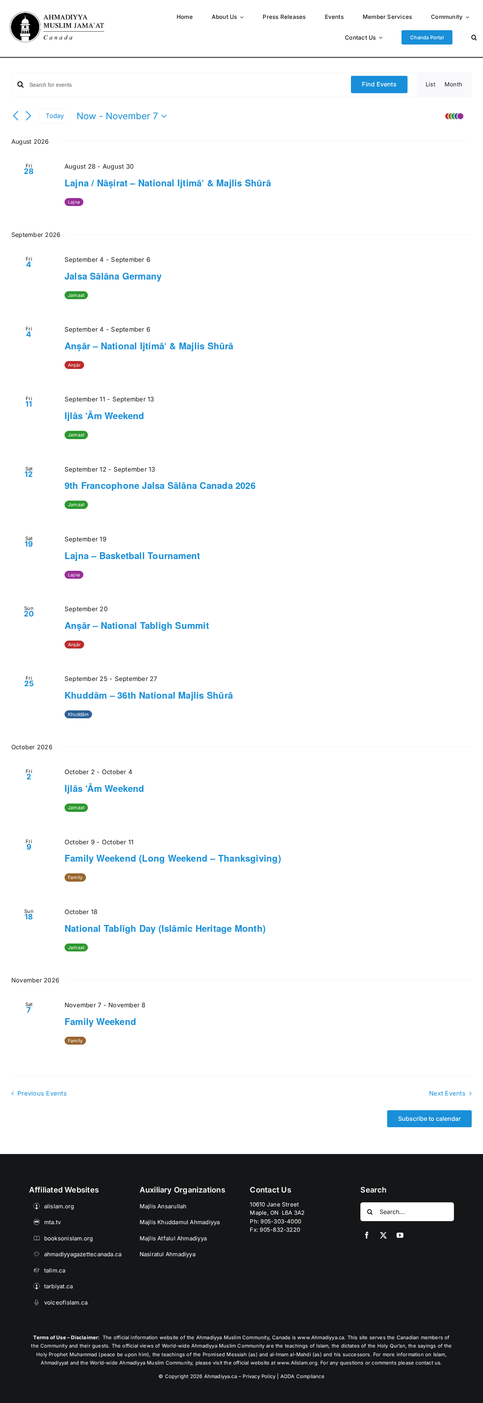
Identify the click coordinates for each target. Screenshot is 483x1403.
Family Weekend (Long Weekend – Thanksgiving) (173, 857)
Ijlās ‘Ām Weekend (105, 415)
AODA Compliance (302, 1376)
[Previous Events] (15, 116)
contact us (427, 1363)
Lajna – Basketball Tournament (132, 555)
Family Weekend (100, 1021)
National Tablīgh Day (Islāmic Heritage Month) (165, 928)
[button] (474, 37)
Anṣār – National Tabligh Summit (137, 625)
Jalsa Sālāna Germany (113, 275)
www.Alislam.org (297, 1363)
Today (55, 116)
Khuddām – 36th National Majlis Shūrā (149, 694)
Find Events (379, 84)
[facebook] (366, 1235)
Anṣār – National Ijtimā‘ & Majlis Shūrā (149, 345)
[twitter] (383, 1235)
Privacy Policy (259, 1376)
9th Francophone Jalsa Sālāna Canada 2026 (160, 485)
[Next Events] (28, 116)
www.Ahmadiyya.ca (320, 1337)
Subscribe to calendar (429, 1118)
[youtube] (400, 1235)
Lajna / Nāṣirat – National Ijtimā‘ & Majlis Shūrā (168, 182)
